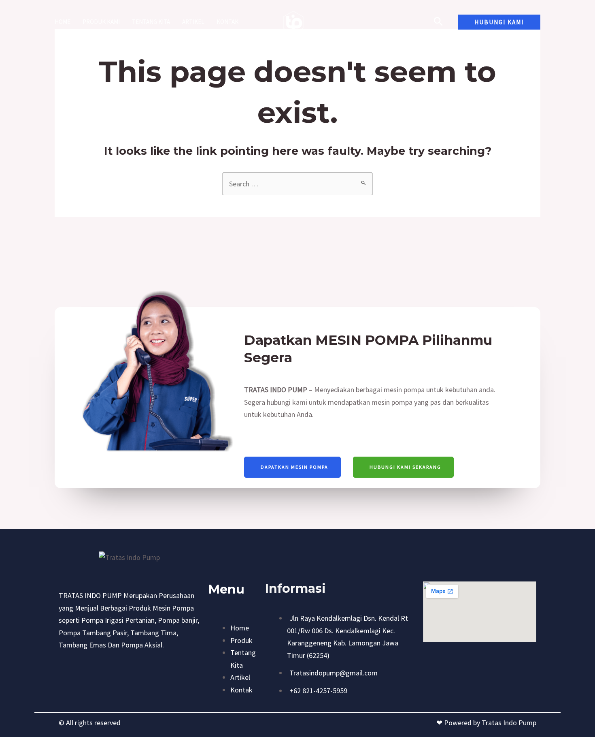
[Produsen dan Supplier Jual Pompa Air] (293, 21)
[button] (499, 22)
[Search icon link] (439, 22)
